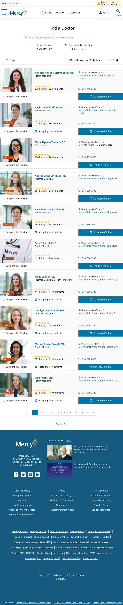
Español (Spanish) (80, 537)
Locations (61, 12)
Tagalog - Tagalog (100, 537)
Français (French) (38, 531)
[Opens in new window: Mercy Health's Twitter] (23, 474)
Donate (61, 490)
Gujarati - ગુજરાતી (52, 558)
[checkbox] (4, 97)
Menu (4, 14)
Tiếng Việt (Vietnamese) (26, 542)
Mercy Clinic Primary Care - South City (98, 279)
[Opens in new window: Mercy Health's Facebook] (16, 474)
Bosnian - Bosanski (79, 542)
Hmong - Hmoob (105, 547)
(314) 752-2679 (88, 157)
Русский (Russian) (23, 537)
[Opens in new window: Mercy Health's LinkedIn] (37, 474)
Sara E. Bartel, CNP (45, 243)
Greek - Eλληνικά (100, 542)
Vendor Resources (101, 509)
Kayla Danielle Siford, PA (49, 107)
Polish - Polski (88, 547)
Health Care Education (61, 500)
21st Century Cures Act (74, 575)
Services (75, 12)
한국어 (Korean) (77, 531)
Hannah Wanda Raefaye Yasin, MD (54, 72)
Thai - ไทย (71, 553)
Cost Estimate (101, 490)
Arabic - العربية (104, 553)
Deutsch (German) (59, 531)
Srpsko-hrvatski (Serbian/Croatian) (51, 537)
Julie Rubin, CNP (44, 377)
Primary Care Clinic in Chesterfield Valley (33, 603)
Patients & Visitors (101, 500)
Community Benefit (101, 495)
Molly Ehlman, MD (45, 276)
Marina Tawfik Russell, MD (50, 344)
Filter (12, 60)
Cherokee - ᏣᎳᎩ (86, 553)
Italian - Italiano (90, 558)
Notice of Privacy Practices (22, 509)
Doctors (46, 12)
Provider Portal (100, 505)
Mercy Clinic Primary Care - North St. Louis (72, 603)
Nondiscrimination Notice (61, 509)
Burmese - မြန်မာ (33, 558)
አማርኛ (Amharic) (20, 531)
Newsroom (61, 505)
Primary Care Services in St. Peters (107, 603)
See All (68, 440)
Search (118, 15)
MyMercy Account (9, 3)
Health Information (22, 505)
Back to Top (61, 424)
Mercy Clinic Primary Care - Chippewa (97, 178)
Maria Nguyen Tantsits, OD (50, 142)
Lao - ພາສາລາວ (60, 542)
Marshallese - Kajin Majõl (22, 547)
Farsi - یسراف (43, 553)
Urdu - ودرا (58, 553)
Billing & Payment (22, 495)
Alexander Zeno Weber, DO (50, 209)
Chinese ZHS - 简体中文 (22, 553)
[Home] (18, 12)
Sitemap (43, 575)
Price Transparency (61, 495)
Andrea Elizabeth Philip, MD (50, 175)
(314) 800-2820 (88, 291)
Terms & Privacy (56, 575)
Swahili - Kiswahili (44, 547)
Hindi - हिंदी (45, 542)
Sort (115, 60)
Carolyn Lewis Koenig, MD (49, 310)
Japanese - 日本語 (72, 558)
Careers (22, 500)
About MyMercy (22, 490)
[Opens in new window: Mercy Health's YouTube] (30, 474)
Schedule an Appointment (22, 514)
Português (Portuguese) (99, 531)
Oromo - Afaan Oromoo (67, 547)
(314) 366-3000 (88, 190)
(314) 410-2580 (88, 88)
